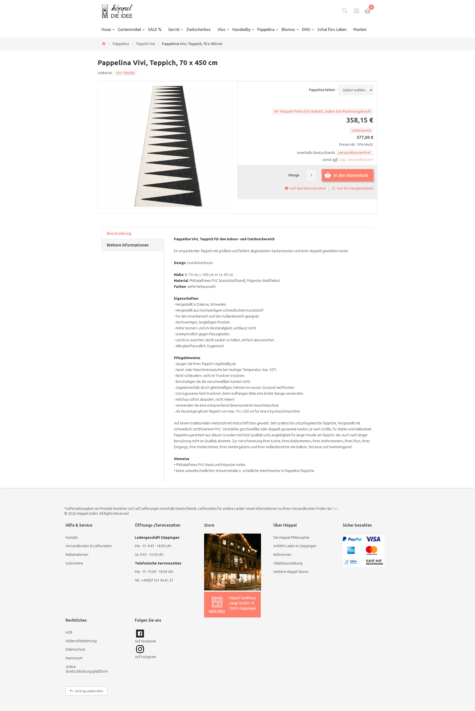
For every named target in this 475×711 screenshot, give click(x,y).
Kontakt (72, 537)
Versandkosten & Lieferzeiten (89, 546)
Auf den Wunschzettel (308, 188)
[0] (367, 11)
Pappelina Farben (322, 90)
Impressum (74, 658)
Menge (293, 175)
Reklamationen (77, 555)
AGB (69, 632)
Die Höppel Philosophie (291, 537)
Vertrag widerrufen (89, 691)
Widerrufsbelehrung (81, 641)
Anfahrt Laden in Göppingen (294, 546)
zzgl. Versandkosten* (356, 159)
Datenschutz (75, 649)
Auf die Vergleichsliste (355, 188)
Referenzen (282, 555)
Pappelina (121, 44)
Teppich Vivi (145, 44)
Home (103, 43)
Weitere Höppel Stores (291, 572)
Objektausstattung (287, 563)
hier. (335, 509)
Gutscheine (74, 563)
